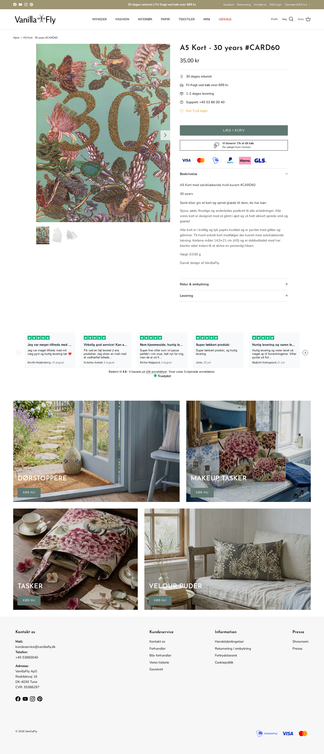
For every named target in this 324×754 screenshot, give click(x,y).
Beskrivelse (188, 174)
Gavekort (228, 4)
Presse (297, 648)
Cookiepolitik (224, 662)
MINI (206, 19)
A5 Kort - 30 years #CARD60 (40, 37)
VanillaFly (31, 731)
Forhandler (157, 648)
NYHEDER (99, 19)
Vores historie (159, 662)
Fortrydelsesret (226, 655)
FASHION (122, 19)
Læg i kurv (234, 130)
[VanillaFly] (35, 19)
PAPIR (165, 19)
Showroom (300, 641)
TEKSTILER (187, 19)
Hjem (16, 37)
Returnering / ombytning (233, 648)
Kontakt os (260, 4)
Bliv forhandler (160, 655)
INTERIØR (145, 19)
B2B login (276, 4)
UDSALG (225, 19)
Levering (186, 295)
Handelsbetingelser (229, 641)
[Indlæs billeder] (103, 133)
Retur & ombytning (194, 284)
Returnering (244, 4)
